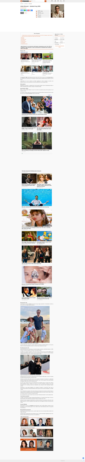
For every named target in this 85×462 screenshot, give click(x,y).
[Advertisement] (42, 24)
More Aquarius (45, 439)
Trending (61, 1)
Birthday (55, 1)
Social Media (23, 42)
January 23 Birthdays (29, 449)
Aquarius (45, 449)
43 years (39, 15)
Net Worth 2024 (23, 39)
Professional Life (23, 41)
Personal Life (23, 40)
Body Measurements (24, 43)
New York (39, 13)
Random (64, 1)
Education (22, 38)
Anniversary (52, 1)
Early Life (22, 37)
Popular (58, 1)
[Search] (45, 1)
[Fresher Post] (26, 1)
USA (42, 13)
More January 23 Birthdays (29, 439)
